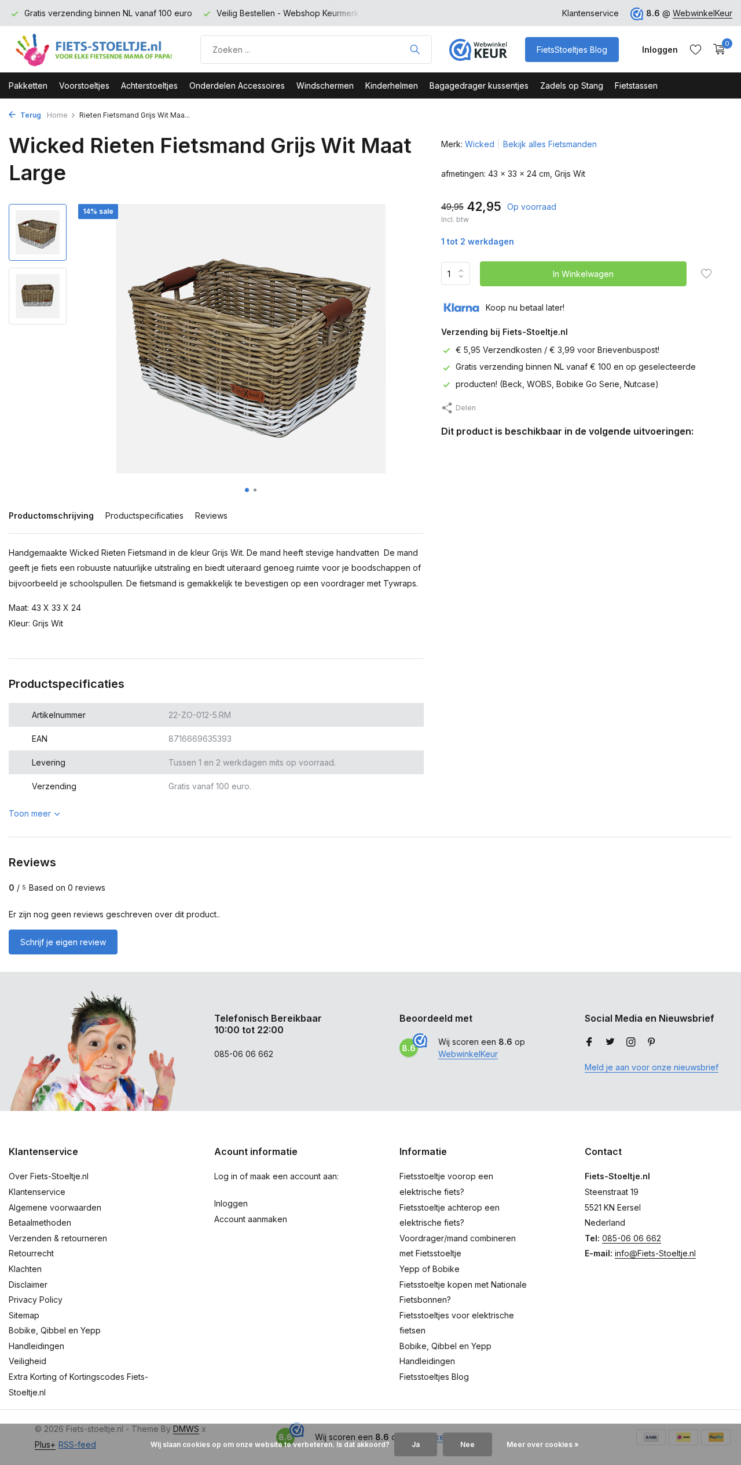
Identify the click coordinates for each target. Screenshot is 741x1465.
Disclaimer (28, 1284)
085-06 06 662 (631, 1238)
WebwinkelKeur (702, 13)
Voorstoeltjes (84, 85)
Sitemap (24, 1315)
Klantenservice (590, 13)
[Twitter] (610, 1042)
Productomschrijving (51, 515)
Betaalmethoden (40, 1222)
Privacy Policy (36, 1299)
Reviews (211, 515)
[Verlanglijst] (695, 49)
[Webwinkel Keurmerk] (478, 49)
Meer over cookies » (543, 1444)
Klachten (25, 1269)
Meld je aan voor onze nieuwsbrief (651, 1067)
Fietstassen (636, 85)
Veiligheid (27, 1361)
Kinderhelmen (391, 85)
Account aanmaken (250, 1219)
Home (57, 115)
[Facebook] (589, 1042)
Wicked (479, 144)
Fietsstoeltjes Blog (434, 1377)
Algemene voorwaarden (55, 1207)
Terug (30, 115)
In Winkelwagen (583, 274)
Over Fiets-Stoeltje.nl (49, 1176)
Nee (467, 1444)
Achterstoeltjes (149, 85)
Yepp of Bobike (429, 1269)
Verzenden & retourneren (58, 1238)
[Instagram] (631, 1042)
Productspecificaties (144, 515)
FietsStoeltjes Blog (572, 49)
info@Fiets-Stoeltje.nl (655, 1253)
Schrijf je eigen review (63, 942)
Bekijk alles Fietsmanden (550, 144)
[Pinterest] (651, 1042)
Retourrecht (31, 1253)
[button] (247, 490)
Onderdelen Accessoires (237, 85)
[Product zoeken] (414, 49)
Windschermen (325, 85)
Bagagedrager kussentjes (479, 85)
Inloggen (231, 1203)
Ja (416, 1444)
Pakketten (28, 85)
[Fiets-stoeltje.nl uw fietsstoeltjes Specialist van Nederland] (95, 49)
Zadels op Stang (571, 85)
